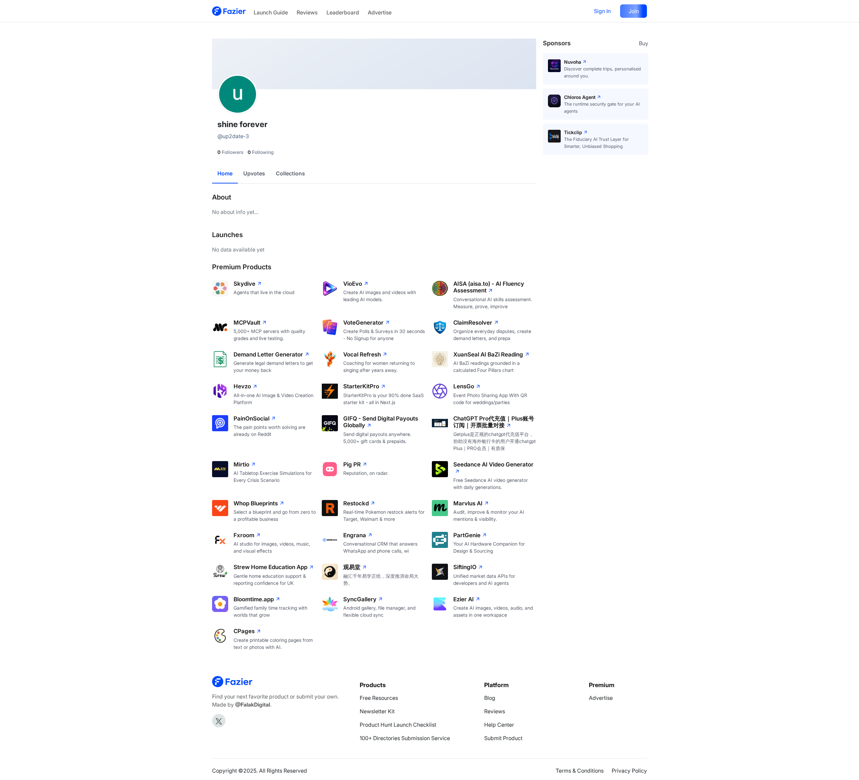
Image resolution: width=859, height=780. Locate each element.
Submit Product (503, 738)
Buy (643, 43)
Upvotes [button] (254, 173)
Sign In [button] (602, 11)
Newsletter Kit (377, 711)
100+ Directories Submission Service (405, 738)
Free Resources (379, 697)
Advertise (380, 12)
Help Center (499, 724)
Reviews (307, 12)
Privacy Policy (629, 770)
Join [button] (633, 11)
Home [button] (225, 173)
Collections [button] (290, 173)
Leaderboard (342, 12)
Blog (489, 697)
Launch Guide (271, 12)
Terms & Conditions (580, 770)
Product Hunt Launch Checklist (398, 724)
